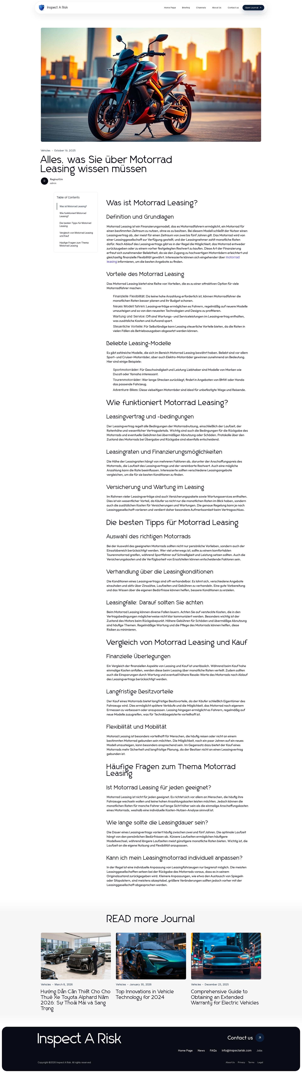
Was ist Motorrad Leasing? (73, 206)
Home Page (185, 1050)
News (201, 1050)
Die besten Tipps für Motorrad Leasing (75, 224)
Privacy (241, 1062)
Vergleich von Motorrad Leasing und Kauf (76, 234)
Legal (260, 1062)
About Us (230, 1062)
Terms (251, 1062)
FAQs (213, 1050)
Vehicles (46, 150)
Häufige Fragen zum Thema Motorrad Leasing (74, 244)
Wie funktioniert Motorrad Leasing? (73, 214)
